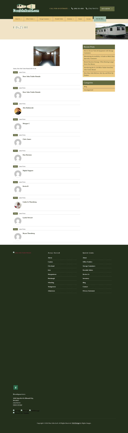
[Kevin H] (17, 189)
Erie (49, 270)
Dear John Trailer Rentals (31, 76)
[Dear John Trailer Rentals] (17, 79)
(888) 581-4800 (79, 8)
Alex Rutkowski (28, 108)
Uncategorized (88, 90)
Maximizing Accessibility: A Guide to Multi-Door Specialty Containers (99, 57)
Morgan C (26, 123)
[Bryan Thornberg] (17, 236)
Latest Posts (22, 72)
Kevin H (25, 186)
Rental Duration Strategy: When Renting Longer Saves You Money (99, 63)
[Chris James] (17, 142)
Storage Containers (44, 19)
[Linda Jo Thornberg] (17, 205)
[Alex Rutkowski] (17, 111)
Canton (50, 262)
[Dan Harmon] (17, 158)
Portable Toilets (59, 19)
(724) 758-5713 (93, 8)
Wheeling (51, 282)
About (15, 72)
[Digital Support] (17, 173)
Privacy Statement (89, 291)
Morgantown (52, 274)
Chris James (27, 139)
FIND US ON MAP (17, 405)
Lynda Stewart (28, 218)
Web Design (75, 423)
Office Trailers (29, 19)
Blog (85, 86)
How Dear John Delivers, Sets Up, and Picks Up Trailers (98, 74)
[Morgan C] (17, 126)
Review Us (86, 274)
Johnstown (51, 291)
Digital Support (28, 170)
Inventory (69, 19)
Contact (80, 19)
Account (88, 19)
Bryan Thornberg (29, 233)
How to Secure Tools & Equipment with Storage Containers (98, 52)
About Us (17, 19)
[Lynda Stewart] (17, 220)
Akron (50, 258)
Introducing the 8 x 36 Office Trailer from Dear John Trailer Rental (98, 69)
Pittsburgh (51, 278)
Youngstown (52, 287)
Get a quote (107, 8)
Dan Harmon (27, 155)
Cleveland (51, 266)
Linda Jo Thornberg (29, 202)
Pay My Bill (100, 19)
